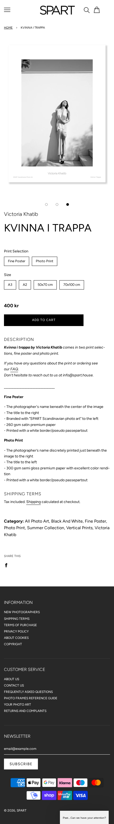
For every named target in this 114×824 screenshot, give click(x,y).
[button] (84, 817)
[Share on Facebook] (7, 565)
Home (8, 27)
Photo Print (45, 260)
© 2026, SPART (15, 810)
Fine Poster (16, 260)
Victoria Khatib (21, 214)
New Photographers (22, 612)
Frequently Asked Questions (28, 692)
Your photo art (17, 704)
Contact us (14, 685)
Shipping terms (16, 619)
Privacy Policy (16, 631)
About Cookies (16, 638)
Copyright (13, 644)
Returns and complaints (25, 711)
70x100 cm (71, 283)
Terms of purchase (20, 625)
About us (11, 679)
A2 (25, 283)
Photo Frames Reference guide (30, 698)
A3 (10, 283)
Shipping (33, 502)
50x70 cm (45, 283)
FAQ (14, 369)
